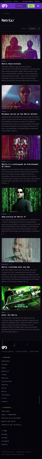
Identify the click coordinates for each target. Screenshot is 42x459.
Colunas (4, 364)
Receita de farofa (8, 421)
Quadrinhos (6, 361)
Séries (4, 388)
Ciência (4, 401)
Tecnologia (6, 395)
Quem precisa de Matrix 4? (14, 217)
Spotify (4, 444)
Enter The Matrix (9, 315)
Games (4, 368)
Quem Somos (6, 411)
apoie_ (31, 6)
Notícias (5, 378)
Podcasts (5, 384)
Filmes (4, 374)
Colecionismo (6, 381)
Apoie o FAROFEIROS (9, 414)
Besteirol (5, 371)
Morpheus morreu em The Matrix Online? (19, 114)
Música (4, 391)
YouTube (4, 437)
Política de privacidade (11, 418)
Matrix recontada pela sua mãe (16, 267)
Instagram (5, 441)
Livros (4, 398)
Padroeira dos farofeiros (11, 424)
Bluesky (4, 434)
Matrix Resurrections (11, 64)
